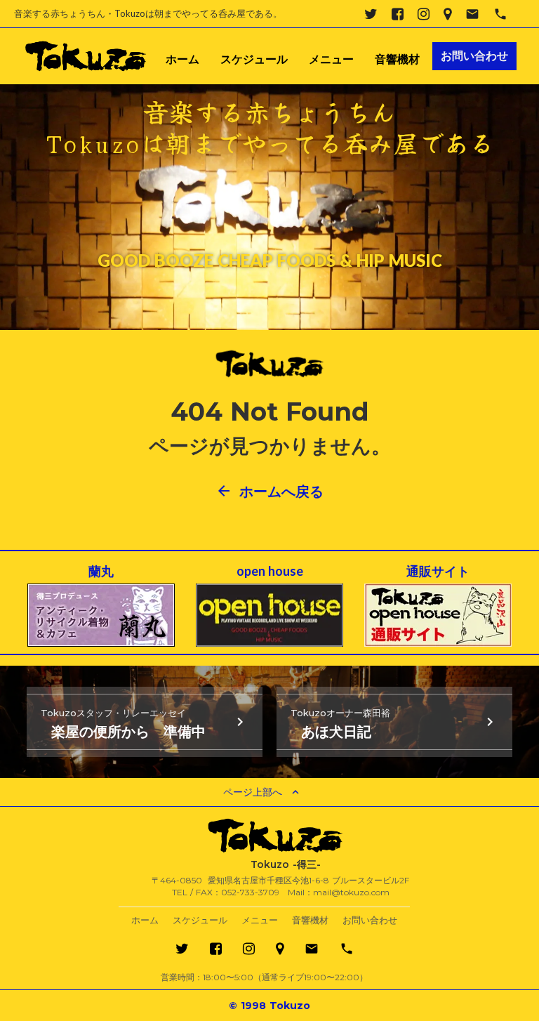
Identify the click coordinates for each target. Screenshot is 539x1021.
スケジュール (254, 59)
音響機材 (397, 59)
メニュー (331, 59)
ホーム (182, 59)
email (472, 14)
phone (500, 14)
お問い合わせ (369, 920)
